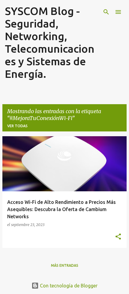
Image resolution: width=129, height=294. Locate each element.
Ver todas (17, 126)
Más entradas (64, 265)
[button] (118, 237)
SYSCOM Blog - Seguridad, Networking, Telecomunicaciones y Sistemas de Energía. (49, 42)
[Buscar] (106, 12)
